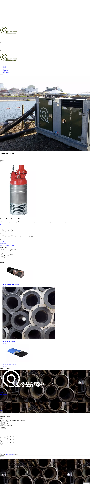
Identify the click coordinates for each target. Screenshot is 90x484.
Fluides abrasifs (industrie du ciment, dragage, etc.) (10, 469)
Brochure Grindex (3, 243)
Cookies (3, 406)
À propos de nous (5, 38)
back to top (2, 413)
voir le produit (4, 286)
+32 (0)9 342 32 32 (5, 40)
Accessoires (4, 47)
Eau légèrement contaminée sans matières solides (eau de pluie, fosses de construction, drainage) (17, 461)
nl (2, 44)
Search (1, 156)
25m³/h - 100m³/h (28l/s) (6, 477)
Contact (3, 39)
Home (1, 155)
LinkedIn (1, 410)
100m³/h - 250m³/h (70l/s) (6, 479)
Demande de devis (3, 224)
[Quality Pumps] (8, 33)
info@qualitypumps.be (4, 394)
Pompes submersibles (6, 155)
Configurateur (4, 48)
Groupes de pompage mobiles (7, 46)
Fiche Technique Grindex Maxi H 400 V (7, 245)
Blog (3, 36)
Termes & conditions (5, 404)
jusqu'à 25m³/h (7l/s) (5, 475)
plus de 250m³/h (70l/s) (5, 481)
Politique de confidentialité (6, 405)
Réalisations (4, 35)
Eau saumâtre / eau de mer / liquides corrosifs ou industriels (11, 467)
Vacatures (4, 66)
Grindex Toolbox (3, 241)
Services (3, 37)
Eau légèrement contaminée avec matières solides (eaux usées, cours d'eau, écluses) (15, 463)
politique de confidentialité (10, 454)
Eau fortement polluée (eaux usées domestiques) (10, 465)
